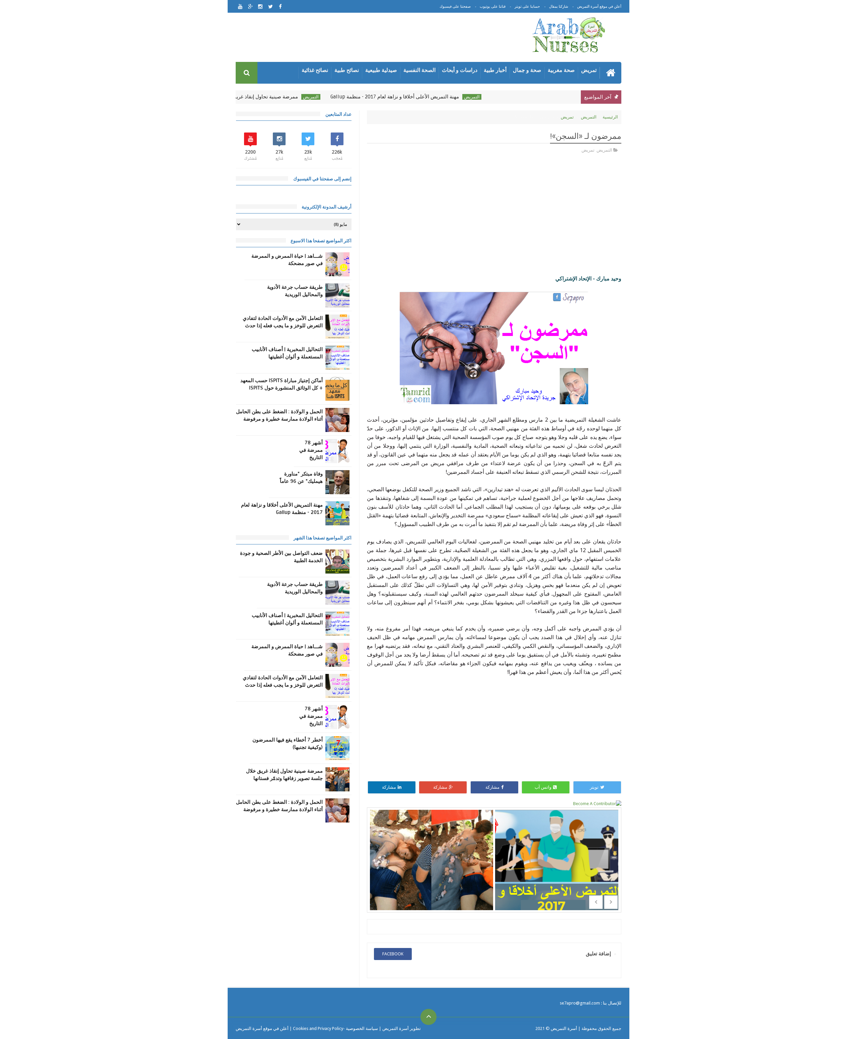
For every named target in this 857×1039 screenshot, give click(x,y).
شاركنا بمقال (558, 6)
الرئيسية (610, 116)
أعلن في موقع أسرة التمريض (599, 6)
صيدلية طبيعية (381, 70)
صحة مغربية (561, 70)
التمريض (501, 96)
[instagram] (260, 6)
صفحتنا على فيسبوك (455, 6)
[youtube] (240, 6)
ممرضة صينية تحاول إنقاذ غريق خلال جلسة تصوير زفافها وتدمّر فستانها (253, 97)
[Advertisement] (376, 38)
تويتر (594, 787)
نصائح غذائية (315, 70)
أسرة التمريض (563, 1028)
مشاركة (492, 787)
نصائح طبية (346, 70)
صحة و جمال (527, 70)
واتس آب (543, 787)
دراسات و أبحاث (459, 70)
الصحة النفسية (419, 70)
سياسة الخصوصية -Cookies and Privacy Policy (335, 1028)
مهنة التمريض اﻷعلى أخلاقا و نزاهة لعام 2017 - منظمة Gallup (424, 97)
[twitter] (270, 6)
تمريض (589, 70)
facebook (392, 953)
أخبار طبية (495, 70)
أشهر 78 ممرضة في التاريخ (311, 450)
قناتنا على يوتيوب (492, 6)
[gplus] (250, 6)
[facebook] (280, 6)
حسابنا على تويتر (527, 6)
